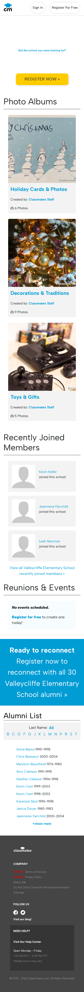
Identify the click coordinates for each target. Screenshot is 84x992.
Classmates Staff (41, 199)
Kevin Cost (24, 786)
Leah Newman (49, 541)
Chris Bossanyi (27, 757)
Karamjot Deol (27, 801)
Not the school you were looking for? (42, 50)
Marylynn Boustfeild (31, 764)
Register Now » (42, 79)
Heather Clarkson (29, 779)
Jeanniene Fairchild (53, 507)
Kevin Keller (48, 472)
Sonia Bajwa (25, 749)
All (51, 728)
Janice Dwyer (26, 809)
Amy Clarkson (26, 772)
